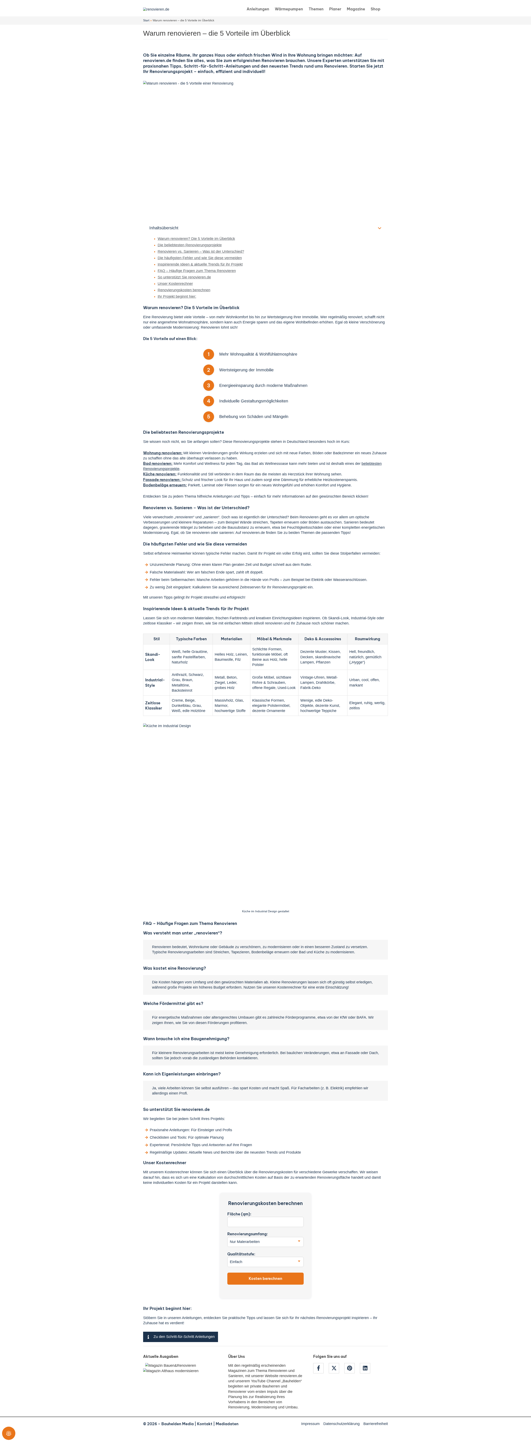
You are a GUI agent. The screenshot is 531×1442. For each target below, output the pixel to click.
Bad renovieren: (158, 463)
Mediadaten (227, 1423)
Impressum (310, 1424)
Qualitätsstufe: (241, 1254)
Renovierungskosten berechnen (184, 290)
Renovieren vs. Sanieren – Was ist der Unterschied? (201, 251)
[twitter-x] (336, 1368)
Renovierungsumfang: (247, 1234)
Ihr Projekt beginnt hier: (177, 296)
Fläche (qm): (239, 1214)
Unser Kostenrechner (175, 284)
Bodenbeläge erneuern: (165, 485)
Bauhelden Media (177, 1423)
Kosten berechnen (265, 1278)
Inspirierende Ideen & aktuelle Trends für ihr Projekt (200, 264)
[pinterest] (351, 1368)
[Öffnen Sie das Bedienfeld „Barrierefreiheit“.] (8, 1433)
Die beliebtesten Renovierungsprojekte (190, 245)
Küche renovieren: (160, 474)
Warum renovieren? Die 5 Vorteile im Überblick (196, 239)
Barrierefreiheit (375, 1424)
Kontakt (204, 1423)
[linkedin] (365, 1368)
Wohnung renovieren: (163, 453)
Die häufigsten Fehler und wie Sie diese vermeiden (200, 258)
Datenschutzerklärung (341, 1424)
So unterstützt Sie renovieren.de (184, 277)
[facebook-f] (320, 1368)
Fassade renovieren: (162, 479)
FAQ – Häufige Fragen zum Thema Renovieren (197, 271)
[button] (386, 9)
